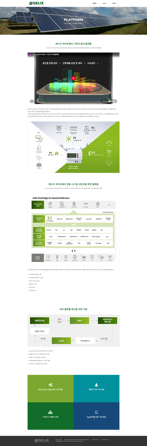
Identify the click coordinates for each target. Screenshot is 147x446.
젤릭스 (114, 3)
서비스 (104, 3)
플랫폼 (95, 3)
